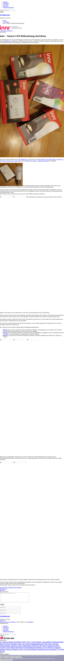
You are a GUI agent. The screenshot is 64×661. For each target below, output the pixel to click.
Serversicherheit (31, 649)
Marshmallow (27, 645)
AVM (16, 642)
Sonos (47, 649)
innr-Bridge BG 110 (24, 159)
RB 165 (5, 330)
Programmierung (30, 647)
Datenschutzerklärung (8, 7)
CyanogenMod (36, 642)
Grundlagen (3, 30)
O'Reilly (57, 645)
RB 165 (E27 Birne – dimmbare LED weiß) (38, 161)
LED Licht (7, 587)
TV (58, 649)
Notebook (50, 645)
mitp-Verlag (43, 645)
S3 (53, 647)
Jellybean (14, 645)
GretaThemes (30, 622)
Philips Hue (13, 587)
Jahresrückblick (5, 645)
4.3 (1, 642)
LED (3, 587)
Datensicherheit (58, 642)
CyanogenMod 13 (47, 642)
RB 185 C (5, 335)
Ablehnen (9, 657)
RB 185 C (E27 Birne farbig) (48, 159)
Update (61, 649)
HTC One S (48, 644)
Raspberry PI (40, 647)
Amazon (5, 642)
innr (14, 39)
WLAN (2, 651)
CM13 (24, 642)
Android (11, 642)
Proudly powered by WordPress (8, 622)
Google (27, 644)
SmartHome (9, 30)
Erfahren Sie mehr (17, 657)
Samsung (58, 647)
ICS (54, 644)
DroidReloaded (5, 15)
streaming (53, 649)
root (46, 647)
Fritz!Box (14, 644)
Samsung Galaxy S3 (19, 649)
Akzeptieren (3, 657)
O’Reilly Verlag (5, 647)
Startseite (5, 2)
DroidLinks (6, 3)
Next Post (2, 590)
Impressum (6, 6)
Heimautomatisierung (37, 644)
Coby (28, 642)
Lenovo (19, 645)
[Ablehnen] (22, 657)
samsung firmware (6, 649)
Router (50, 647)
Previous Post (3, 589)
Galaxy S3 (21, 644)
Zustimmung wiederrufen (6, 660)
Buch (20, 642)
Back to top (3, 620)
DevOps (2, 644)
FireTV (8, 644)
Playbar (21, 647)
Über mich (5, 4)
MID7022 (35, 645)
